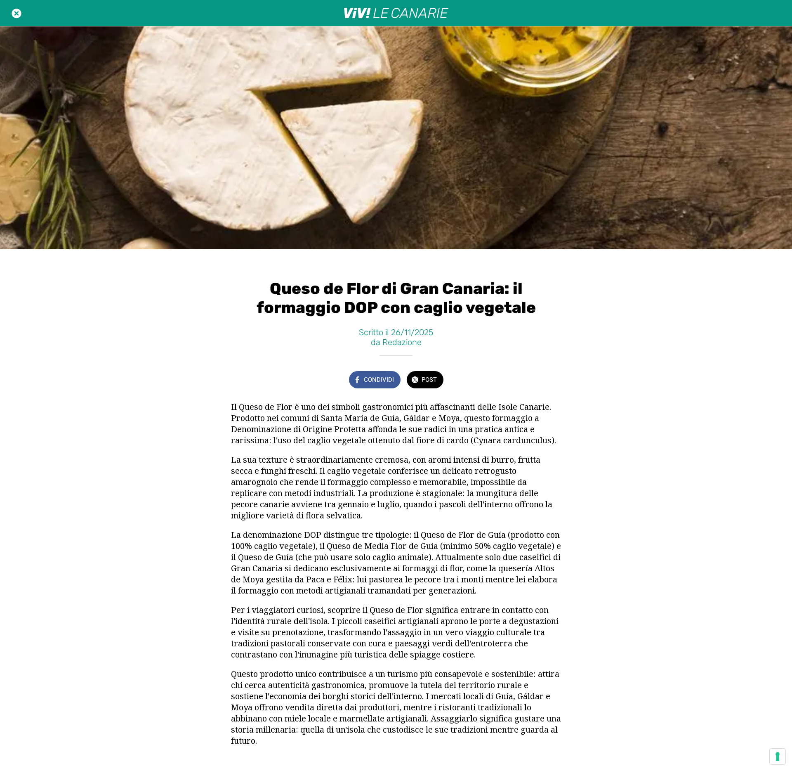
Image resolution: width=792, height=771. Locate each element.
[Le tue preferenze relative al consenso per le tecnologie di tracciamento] (777, 756)
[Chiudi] (16, 13)
